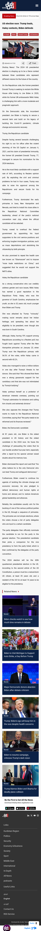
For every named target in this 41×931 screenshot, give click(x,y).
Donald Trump (22, 34)
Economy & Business (13, 846)
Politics (7, 836)
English (7, 899)
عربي (6, 894)
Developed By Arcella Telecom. (20, 922)
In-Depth (6, 34)
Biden (14, 34)
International (9, 866)
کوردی (6, 904)
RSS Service (9, 914)
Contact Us (9, 909)
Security (7, 841)
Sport (6, 856)
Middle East (9, 861)
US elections (34, 34)
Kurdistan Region (11, 831)
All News (8, 876)
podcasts (8, 881)
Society (7, 851)
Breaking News (9, 16)
